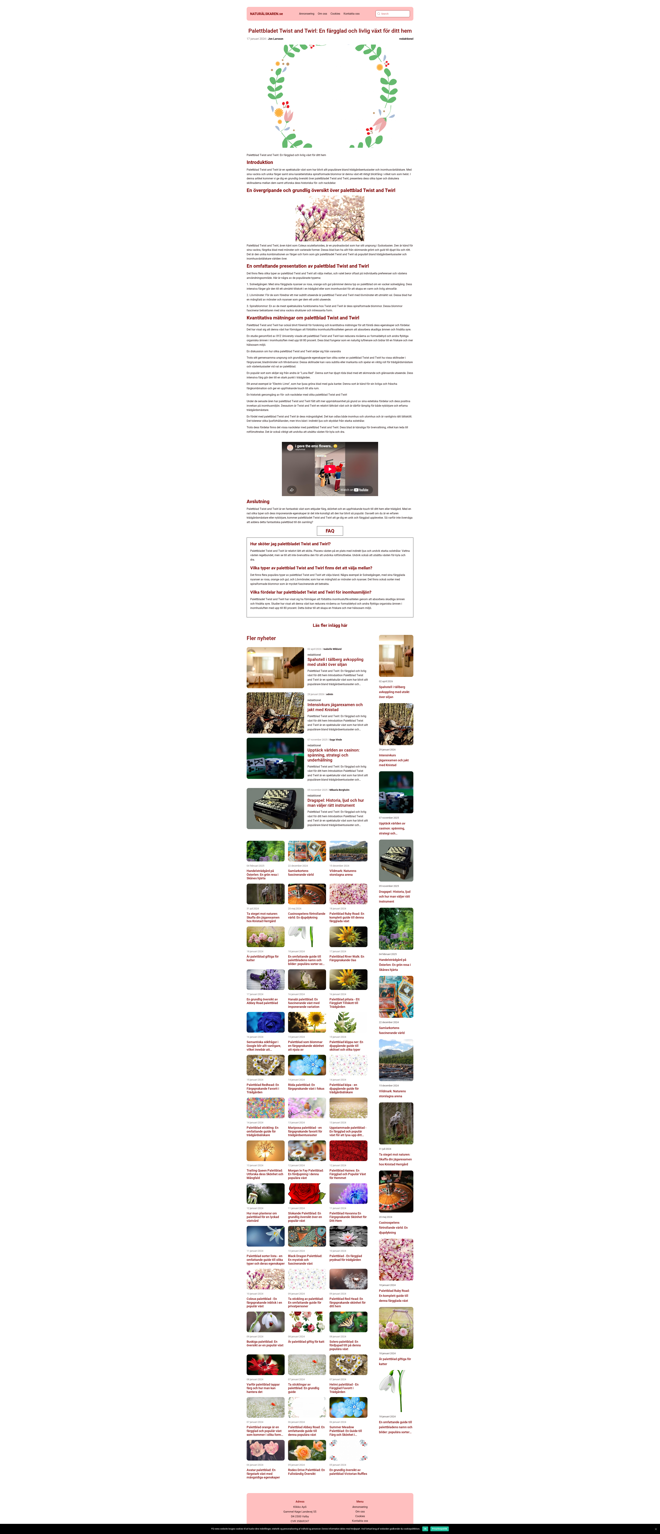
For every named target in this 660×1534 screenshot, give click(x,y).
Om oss (322, 13)
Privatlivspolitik (439, 1529)
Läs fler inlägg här (330, 625)
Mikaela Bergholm (339, 790)
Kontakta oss (352, 13)
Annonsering (306, 13)
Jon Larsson (275, 38)
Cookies (335, 13)
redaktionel (406, 38)
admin (329, 694)
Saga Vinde (335, 739)
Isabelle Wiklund (332, 649)
